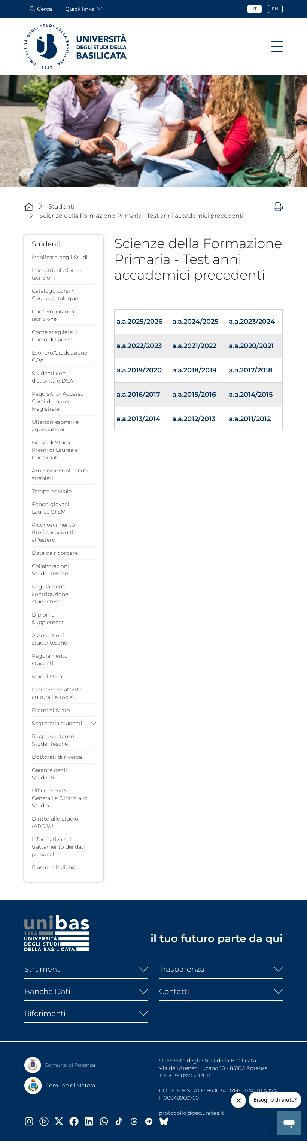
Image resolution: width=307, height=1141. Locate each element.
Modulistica (47, 676)
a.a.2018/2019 (194, 370)
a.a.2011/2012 (250, 419)
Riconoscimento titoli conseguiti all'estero (53, 532)
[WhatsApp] (106, 1121)
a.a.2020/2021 (251, 346)
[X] (61, 1121)
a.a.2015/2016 (194, 394)
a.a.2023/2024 (252, 321)
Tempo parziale (52, 491)
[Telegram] (151, 1121)
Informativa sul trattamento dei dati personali (58, 847)
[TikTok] (121, 1121)
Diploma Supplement (48, 618)
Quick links (79, 9)
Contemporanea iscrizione (53, 315)
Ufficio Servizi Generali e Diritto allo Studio (60, 798)
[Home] (28, 207)
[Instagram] (31, 1121)
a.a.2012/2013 (193, 419)
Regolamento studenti (50, 659)
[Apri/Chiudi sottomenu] (91, 723)
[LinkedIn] (91, 1121)
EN (275, 9)
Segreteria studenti (57, 723)
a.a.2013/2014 (138, 419)
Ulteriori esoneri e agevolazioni (55, 426)
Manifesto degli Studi (60, 257)
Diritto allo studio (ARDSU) (55, 822)
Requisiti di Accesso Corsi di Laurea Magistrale (58, 401)
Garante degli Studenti (49, 774)
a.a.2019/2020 (139, 370)
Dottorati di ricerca (57, 757)
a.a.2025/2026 (139, 321)
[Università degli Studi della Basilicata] (75, 46)
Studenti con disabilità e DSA (52, 377)
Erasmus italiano (53, 867)
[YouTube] (46, 1121)
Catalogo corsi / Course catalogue (55, 294)
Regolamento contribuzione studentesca (50, 594)
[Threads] (136, 1121)
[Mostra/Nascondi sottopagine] (140, 969)
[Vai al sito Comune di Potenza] (59, 1065)
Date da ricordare (55, 553)
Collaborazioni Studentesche (50, 570)
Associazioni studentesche (49, 639)
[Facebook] (76, 1121)
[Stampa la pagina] (278, 206)
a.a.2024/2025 (195, 321)
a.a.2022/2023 (139, 346)
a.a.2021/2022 (194, 346)
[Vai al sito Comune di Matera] (59, 1085)
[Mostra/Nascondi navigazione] (277, 46)
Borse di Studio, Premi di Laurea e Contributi (55, 450)
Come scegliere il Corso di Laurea (54, 336)
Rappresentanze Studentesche (53, 740)
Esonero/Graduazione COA (59, 356)
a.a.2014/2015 (251, 394)
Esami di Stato (51, 710)
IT (255, 9)
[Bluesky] (166, 1121)
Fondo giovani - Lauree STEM (52, 508)
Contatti (174, 991)
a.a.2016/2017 (138, 394)
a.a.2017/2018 (251, 370)
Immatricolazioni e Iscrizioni (56, 274)
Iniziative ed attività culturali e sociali (57, 693)
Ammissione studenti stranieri (60, 474)
